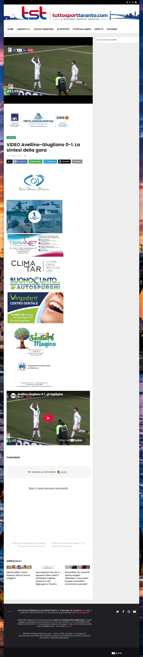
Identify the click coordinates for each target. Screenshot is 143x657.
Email (78, 161)
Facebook (21, 161)
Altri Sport (63, 29)
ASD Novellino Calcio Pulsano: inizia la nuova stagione (18, 575)
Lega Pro (11, 137)
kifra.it (69, 626)
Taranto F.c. (24, 29)
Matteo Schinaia (80, 612)
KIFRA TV (99, 29)
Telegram (51, 161)
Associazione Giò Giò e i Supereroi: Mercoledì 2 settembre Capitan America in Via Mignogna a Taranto (48, 578)
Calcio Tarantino (44, 29)
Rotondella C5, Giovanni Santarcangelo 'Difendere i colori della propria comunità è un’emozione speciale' (77, 578)
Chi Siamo (112, 29)
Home (10, 29)
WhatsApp (36, 161)
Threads (65, 161)
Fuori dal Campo (82, 29)
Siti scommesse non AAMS (106, 40)
